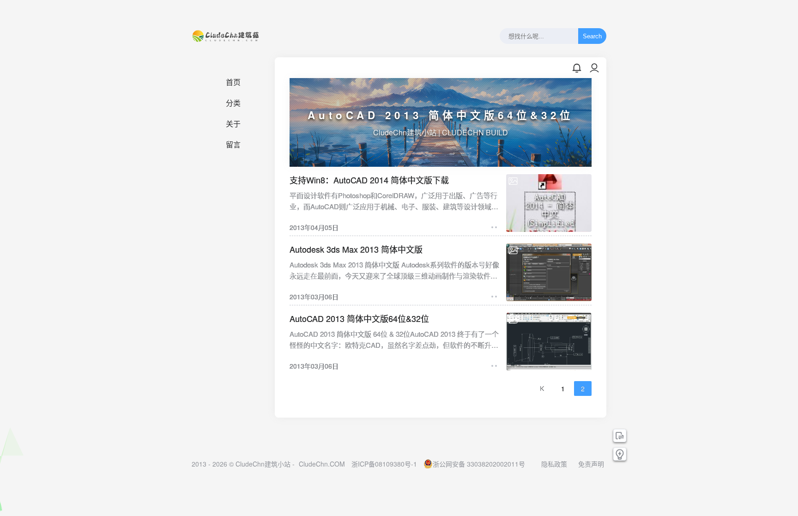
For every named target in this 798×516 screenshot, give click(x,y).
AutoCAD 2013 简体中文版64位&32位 (359, 318)
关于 (233, 124)
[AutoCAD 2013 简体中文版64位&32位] (549, 341)
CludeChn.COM (322, 463)
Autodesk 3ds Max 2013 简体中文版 (356, 249)
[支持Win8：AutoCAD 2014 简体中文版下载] (549, 203)
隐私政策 (554, 463)
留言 (233, 145)
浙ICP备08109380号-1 (384, 463)
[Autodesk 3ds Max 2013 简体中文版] (549, 272)
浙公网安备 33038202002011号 (479, 463)
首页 (233, 82)
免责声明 (591, 463)
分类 (233, 103)
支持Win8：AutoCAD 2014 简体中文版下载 (369, 179)
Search (592, 36)
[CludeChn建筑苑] (226, 36)
